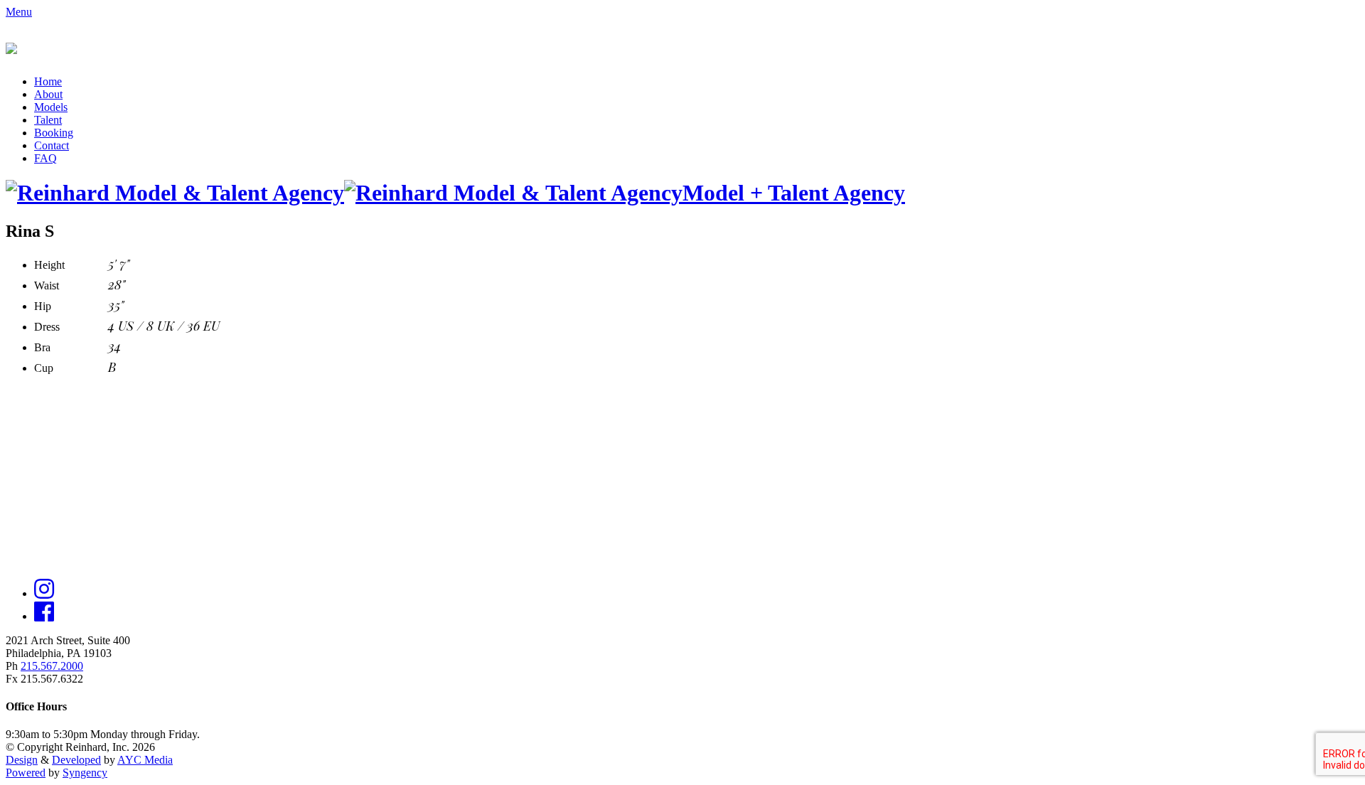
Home (48, 81)
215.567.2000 (52, 666)
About (48, 94)
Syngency (85, 773)
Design (22, 760)
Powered (26, 773)
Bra (42, 347)
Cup (43, 368)
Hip (42, 306)
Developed (76, 760)
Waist (46, 285)
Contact (51, 145)
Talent (48, 120)
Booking (53, 133)
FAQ (45, 158)
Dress (47, 327)
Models (51, 107)
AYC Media (145, 760)
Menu (19, 12)
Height (49, 265)
